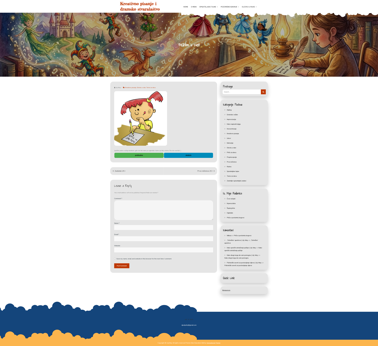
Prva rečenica (231, 162)
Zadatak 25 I (120, 171)
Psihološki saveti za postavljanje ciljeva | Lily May (244, 263)
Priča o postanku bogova (235, 218)
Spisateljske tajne (207, 7)
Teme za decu (151, 87)
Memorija (230, 143)
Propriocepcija (232, 157)
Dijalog (229, 110)
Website (117, 246)
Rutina (229, 167)
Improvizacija (231, 119)
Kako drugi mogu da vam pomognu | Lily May (242, 255)
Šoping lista (231, 208)
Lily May (118, 87)
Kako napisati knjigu (234, 124)
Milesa (229, 235)
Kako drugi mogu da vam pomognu (236, 258)
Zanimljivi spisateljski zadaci (236, 181)
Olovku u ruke (248, 7)
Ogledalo (230, 213)
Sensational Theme (213, 343)
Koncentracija (231, 129)
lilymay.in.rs (226, 290)
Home (185, 7)
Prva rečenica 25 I (205, 171)
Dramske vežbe (232, 115)
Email (116, 234)
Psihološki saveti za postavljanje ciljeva (238, 265)
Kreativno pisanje (130, 87)
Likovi (229, 138)
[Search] (263, 91)
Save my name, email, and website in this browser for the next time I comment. (144, 258)
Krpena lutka (231, 203)
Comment (118, 198)
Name (117, 223)
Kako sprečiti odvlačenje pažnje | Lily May (241, 248)
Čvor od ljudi (231, 199)
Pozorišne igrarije (229, 7)
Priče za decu (231, 152)
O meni (193, 7)
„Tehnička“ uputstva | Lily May (237, 240)
